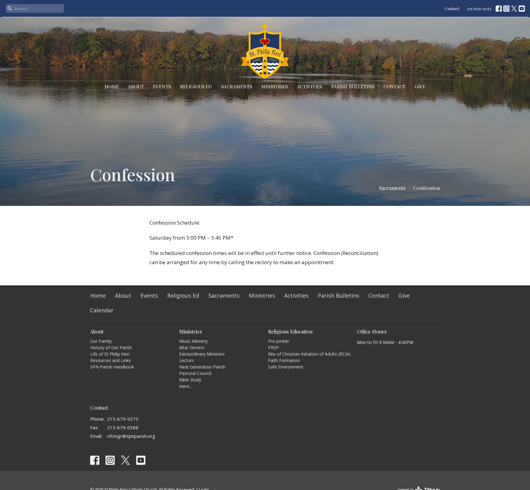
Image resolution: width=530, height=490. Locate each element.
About (136, 86)
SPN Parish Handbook (112, 367)
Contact (452, 8)
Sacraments (236, 86)
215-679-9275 (479, 8)
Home (112, 86)
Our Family (101, 341)
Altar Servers (191, 347)
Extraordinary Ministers (202, 354)
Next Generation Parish (202, 367)
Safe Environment (285, 367)
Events (162, 86)
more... (186, 386)
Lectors (186, 360)
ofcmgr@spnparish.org (131, 436)
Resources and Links (110, 360)
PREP (273, 347)
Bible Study (190, 380)
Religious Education (290, 331)
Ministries (274, 86)
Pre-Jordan (278, 341)
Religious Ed (196, 86)
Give (420, 86)
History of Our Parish (111, 347)
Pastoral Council (195, 373)
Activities (309, 86)
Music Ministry (193, 341)
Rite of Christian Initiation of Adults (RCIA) (309, 354)
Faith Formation (284, 360)
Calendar (101, 310)
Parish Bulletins (352, 86)
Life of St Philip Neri (109, 354)
